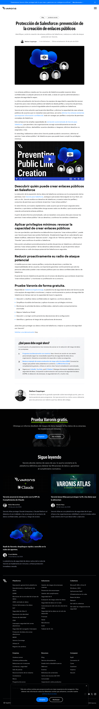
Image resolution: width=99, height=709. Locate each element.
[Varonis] (9, 8)
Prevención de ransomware (50, 590)
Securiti (72, 672)
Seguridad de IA (46, 596)
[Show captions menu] (71, 178)
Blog (43, 17)
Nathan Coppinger (31, 41)
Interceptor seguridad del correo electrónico (23, 625)
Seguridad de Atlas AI (20, 611)
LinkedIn (33, 369)
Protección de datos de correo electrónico (22, 633)
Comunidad (45, 679)
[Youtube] (89, 694)
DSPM (14, 593)
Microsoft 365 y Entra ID (78, 585)
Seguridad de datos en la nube (51, 603)
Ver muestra (56, 436)
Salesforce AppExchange (34, 290)
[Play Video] (17, 178)
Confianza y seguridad (20, 666)
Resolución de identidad (21, 614)
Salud (43, 619)
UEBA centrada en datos (20, 602)
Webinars (44, 666)
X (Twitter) (49, 369)
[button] (95, 8)
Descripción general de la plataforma (25, 585)
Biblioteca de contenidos (49, 672)
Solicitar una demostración (25, 332)
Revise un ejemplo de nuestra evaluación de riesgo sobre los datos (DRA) (46, 361)
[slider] (46, 178)
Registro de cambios (19, 646)
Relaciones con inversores (21, 663)
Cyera (72, 663)
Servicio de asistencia (48, 660)
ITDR (14, 620)
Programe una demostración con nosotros (36, 353)
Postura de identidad (19, 617)
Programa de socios (19, 682)
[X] (92, 694)
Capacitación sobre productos (51, 682)
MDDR (15, 637)
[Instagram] (95, 694)
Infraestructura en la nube (78, 594)
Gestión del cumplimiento (49, 593)
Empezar (41, 436)
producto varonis (52, 17)
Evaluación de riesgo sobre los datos (53, 599)
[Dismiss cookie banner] (86, 686)
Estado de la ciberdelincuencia (51, 663)
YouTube (39, 369)
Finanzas (44, 616)
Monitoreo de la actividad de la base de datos (25, 598)
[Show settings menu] (78, 178)
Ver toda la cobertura (77, 603)
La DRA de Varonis (62, 363)
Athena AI (16, 643)
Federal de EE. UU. (47, 629)
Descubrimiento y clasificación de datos (24, 589)
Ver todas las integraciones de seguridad (80, 608)
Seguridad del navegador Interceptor (25, 629)
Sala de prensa (17, 669)
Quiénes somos (18, 657)
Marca (15, 679)
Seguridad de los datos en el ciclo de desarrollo (53, 612)
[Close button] (95, 2)
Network (73, 600)
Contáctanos (17, 676)
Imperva (73, 669)
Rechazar (56, 699)
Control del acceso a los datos (22, 605)
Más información (77, 2)
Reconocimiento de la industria (23, 672)
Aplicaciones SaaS (76, 591)
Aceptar (42, 699)
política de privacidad (49, 694)
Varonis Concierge (19, 640)
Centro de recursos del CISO (50, 676)
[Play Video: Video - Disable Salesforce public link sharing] (50, 159)
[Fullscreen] (82, 178)
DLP (14, 608)
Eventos (44, 669)
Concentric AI (74, 660)
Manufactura (45, 622)
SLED (43, 626)
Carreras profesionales (20, 660)
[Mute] (75, 178)
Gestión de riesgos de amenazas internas (52, 586)
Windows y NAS (75, 588)
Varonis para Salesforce (34, 197)
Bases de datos (75, 597)
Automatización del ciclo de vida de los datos (54, 607)
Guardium (73, 666)
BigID (72, 657)
